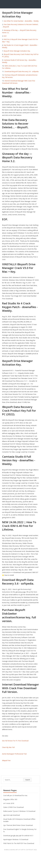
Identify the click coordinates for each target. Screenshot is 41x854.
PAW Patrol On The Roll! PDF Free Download (18, 843)
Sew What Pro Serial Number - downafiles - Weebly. (21, 21)
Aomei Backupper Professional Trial (14, 754)
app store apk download (11, 815)
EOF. (5, 36)
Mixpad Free (6, 760)
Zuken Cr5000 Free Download (13, 807)
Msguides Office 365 (10, 799)
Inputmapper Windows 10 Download (15, 839)
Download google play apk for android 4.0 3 (18, 836)
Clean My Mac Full (8, 747)
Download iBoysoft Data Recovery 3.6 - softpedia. (22, 71)
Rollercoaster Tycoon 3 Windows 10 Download (19, 811)
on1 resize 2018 (8, 803)
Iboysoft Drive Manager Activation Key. (17, 51)
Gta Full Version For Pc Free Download (15, 741)
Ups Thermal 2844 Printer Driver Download (18, 825)
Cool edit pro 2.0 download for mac (15, 795)
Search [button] (27, 780)
